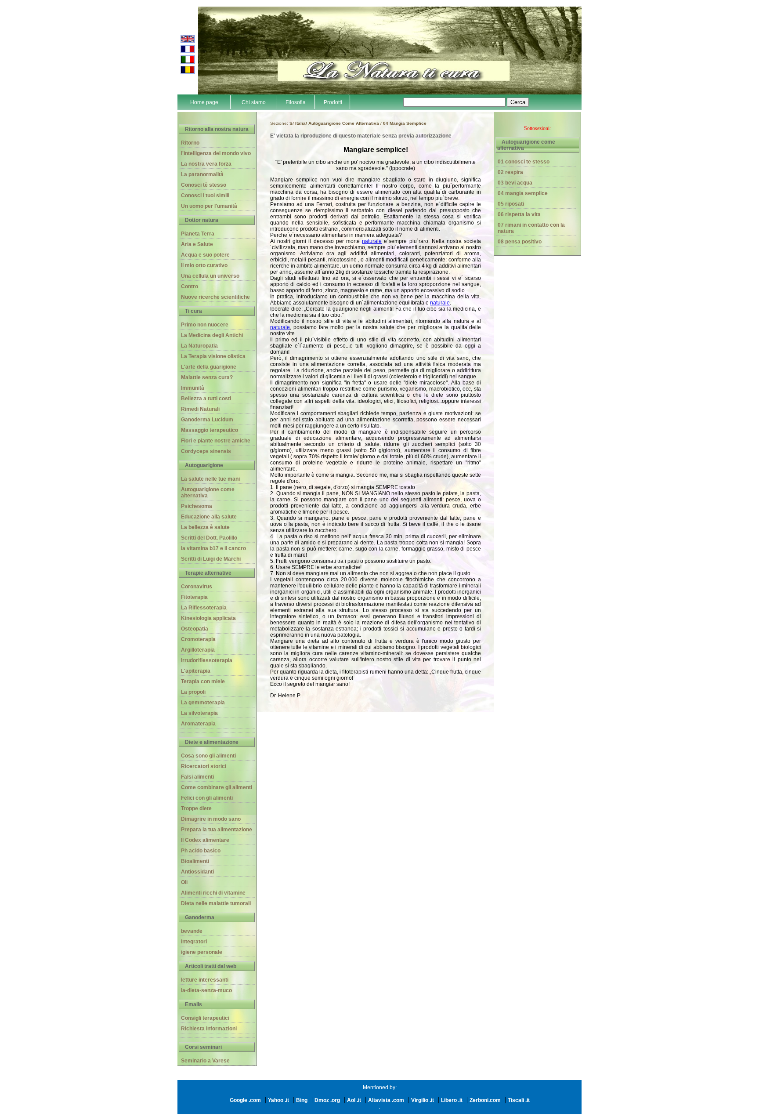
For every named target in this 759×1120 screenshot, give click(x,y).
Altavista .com (386, 1100)
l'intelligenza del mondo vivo (216, 153)
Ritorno (190, 143)
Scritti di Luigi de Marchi (211, 559)
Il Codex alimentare (205, 840)
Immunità (192, 388)
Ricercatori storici (203, 766)
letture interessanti (204, 980)
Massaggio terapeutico (209, 430)
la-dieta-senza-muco (206, 990)
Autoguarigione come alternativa (208, 492)
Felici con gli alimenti (207, 798)
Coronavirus (196, 587)
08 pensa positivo (520, 242)
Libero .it (452, 1100)
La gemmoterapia (203, 703)
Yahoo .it (278, 1100)
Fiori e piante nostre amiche (215, 441)
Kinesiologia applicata (208, 618)
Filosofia (296, 102)
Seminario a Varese (205, 1061)
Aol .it (354, 1100)
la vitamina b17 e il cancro (213, 548)
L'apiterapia (195, 671)
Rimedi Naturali (200, 409)
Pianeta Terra (197, 234)
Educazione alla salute (209, 517)
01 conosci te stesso (523, 162)
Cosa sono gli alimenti (208, 756)
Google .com (245, 1100)
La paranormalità (202, 174)
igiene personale (201, 952)
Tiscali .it (519, 1100)
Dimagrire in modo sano (211, 819)
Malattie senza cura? (207, 377)
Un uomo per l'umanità (209, 206)
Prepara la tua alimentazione (216, 829)
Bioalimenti (195, 861)
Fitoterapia (194, 597)
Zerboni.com (485, 1100)
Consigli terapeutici (205, 1018)
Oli (184, 882)
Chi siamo (254, 102)
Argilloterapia (198, 650)
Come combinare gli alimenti (216, 787)
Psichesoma (196, 506)
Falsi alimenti (197, 777)
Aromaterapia (198, 724)
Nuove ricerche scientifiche (215, 297)
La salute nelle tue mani (210, 479)
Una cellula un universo (210, 276)
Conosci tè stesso (203, 185)
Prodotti (333, 102)
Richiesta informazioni (209, 1029)
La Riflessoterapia (204, 608)
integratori (194, 942)
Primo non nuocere (204, 325)
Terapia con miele (203, 681)
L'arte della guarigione (208, 367)
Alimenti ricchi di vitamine (213, 893)
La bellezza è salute (205, 527)
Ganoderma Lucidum (207, 420)
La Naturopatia (199, 346)
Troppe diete (196, 808)
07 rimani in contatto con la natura (531, 228)
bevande (191, 931)
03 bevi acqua (515, 183)
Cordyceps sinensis (206, 451)
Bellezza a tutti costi (206, 398)
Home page (204, 102)
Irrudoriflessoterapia (206, 660)
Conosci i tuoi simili (205, 195)
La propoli (193, 692)
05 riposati (511, 204)
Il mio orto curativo (204, 265)
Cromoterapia (198, 639)
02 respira (510, 172)
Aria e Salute (197, 244)
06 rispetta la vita (519, 214)
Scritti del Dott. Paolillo (209, 538)
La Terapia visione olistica (213, 356)
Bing (301, 1100)
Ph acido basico (200, 851)
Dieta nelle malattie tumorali (216, 903)
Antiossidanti (197, 872)
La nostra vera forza (206, 164)
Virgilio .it (422, 1100)
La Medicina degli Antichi (212, 335)
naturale (372, 241)
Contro (189, 286)
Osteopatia (194, 629)
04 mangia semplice (523, 193)
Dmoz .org (327, 1100)
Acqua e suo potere (205, 255)
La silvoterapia (199, 713)
